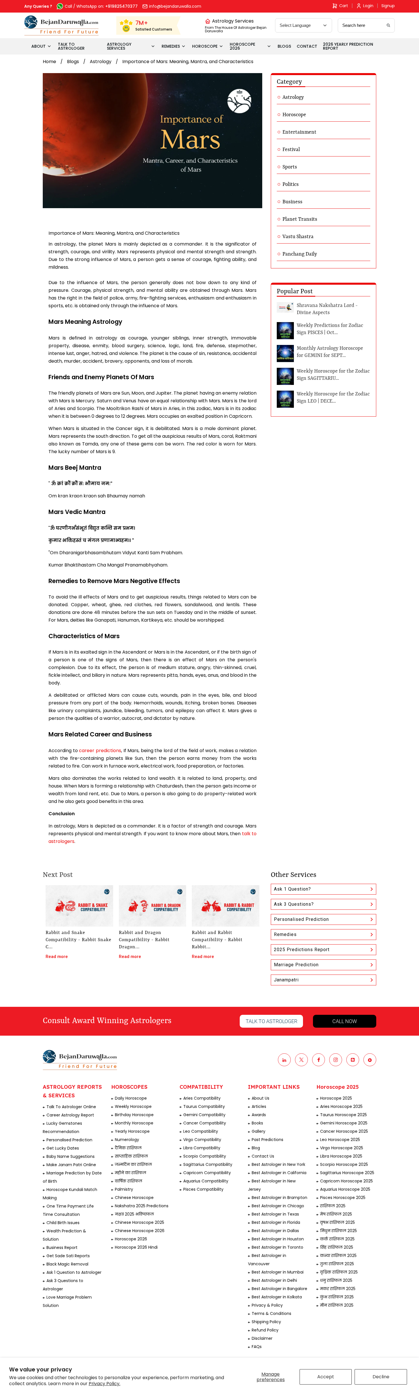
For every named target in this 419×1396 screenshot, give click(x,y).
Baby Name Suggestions (70, 1156)
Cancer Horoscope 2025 (344, 1131)
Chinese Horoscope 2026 (139, 1231)
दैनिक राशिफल (128, 1148)
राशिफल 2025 (332, 1206)
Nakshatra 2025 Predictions (141, 1206)
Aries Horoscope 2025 (341, 1106)
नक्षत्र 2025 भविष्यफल (134, 1214)
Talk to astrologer (271, 1021)
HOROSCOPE (204, 46)
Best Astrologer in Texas (275, 1214)
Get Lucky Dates (62, 1148)
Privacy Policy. (104, 1383)
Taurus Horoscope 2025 (343, 1115)
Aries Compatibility (202, 1098)
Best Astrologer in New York (278, 1164)
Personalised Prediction (301, 919)
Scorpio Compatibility (204, 1156)
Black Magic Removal (67, 1264)
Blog (256, 1148)
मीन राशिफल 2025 (336, 1305)
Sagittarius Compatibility (207, 1164)
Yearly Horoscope (132, 1131)
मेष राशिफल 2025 (336, 1214)
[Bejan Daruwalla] (61, 25)
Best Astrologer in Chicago (278, 1206)
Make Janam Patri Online (71, 1165)
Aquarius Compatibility (205, 1181)
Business (292, 202)
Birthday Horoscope (134, 1115)
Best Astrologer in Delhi (274, 1280)
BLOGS (284, 46)
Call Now (344, 1021)
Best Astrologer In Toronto (277, 1247)
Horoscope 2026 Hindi (136, 1247)
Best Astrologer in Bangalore (279, 1288)
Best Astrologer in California (279, 1173)
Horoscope (294, 115)
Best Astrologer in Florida (276, 1222)
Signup (388, 6)
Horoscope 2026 (131, 1239)
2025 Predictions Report (301, 949)
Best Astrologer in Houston (278, 1239)
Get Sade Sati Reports (68, 1256)
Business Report (62, 1247)
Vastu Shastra (298, 237)
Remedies (285, 934)
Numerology (127, 1139)
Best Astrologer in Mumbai (278, 1272)
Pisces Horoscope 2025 (342, 1197)
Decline (381, 1376)
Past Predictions (267, 1139)
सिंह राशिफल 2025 (336, 1247)
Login (368, 6)
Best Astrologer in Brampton (279, 1197)
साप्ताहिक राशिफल (131, 1156)
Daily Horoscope (131, 1098)
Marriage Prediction (296, 964)
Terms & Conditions (271, 1313)
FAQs (257, 1346)
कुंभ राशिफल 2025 (337, 1297)
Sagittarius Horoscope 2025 (347, 1173)
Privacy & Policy (267, 1305)
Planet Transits (299, 219)
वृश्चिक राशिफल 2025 (339, 1272)
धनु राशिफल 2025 (336, 1280)
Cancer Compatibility (204, 1123)
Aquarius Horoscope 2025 (345, 1189)
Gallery (258, 1131)
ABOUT (38, 46)
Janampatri (286, 980)
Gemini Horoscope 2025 (343, 1123)
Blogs (73, 61)
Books (257, 1123)
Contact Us (263, 1156)
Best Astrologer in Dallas (275, 1231)
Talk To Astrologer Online (71, 1107)
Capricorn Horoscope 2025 (346, 1181)
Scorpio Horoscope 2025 (344, 1164)
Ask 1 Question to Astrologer (73, 1272)
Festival (291, 149)
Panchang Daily (299, 254)
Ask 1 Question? (292, 889)
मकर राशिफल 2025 (337, 1288)
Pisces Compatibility (203, 1189)
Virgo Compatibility (202, 1139)
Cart (343, 6)
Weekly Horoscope (133, 1106)
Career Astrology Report (70, 1115)
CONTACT (307, 46)
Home (49, 61)
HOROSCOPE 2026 (242, 46)
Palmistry (124, 1189)
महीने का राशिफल (130, 1173)
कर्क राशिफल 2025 (337, 1239)
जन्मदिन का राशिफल (133, 1164)
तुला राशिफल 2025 (337, 1264)
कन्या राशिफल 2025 (338, 1255)
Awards (259, 1115)
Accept (325, 1376)
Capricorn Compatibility (207, 1173)
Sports (289, 167)
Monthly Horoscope (134, 1123)
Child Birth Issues (63, 1223)
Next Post (58, 875)
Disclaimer (262, 1338)
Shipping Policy (266, 1322)
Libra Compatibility (201, 1148)
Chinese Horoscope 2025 (139, 1222)
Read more (57, 956)
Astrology (100, 61)
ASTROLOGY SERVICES (119, 46)
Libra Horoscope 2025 (341, 1156)
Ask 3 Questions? (294, 904)
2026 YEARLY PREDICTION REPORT (348, 46)
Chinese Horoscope (134, 1197)
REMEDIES (171, 46)
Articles (259, 1106)
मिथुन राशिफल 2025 (338, 1231)
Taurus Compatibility (204, 1106)
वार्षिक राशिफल (128, 1181)
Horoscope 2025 (336, 1098)
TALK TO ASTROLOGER (71, 46)
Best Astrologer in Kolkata (277, 1297)
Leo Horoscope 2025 (340, 1139)
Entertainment (299, 132)
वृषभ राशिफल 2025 (337, 1222)
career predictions (100, 750)
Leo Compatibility (200, 1131)
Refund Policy (265, 1330)
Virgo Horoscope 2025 (341, 1148)
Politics (290, 184)
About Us (260, 1098)
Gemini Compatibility (204, 1115)
